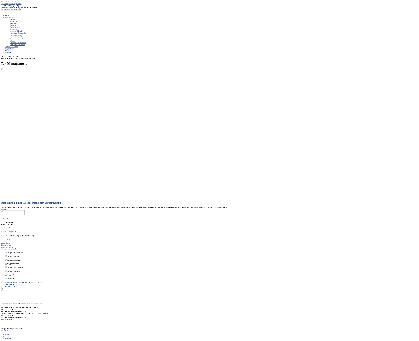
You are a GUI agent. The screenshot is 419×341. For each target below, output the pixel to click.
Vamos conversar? (7, 8)
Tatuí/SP (4, 307)
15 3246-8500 (6, 239)
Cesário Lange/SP (7, 313)
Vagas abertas (5, 243)
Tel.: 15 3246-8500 (7, 315)
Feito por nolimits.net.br (9, 286)
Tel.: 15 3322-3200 (7, 309)
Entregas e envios (7, 247)
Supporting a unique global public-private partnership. (31, 202)
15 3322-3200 (6, 6)
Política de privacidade (8, 249)
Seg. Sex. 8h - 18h (7, 311)
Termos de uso (6, 245)
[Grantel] (4, 4)
